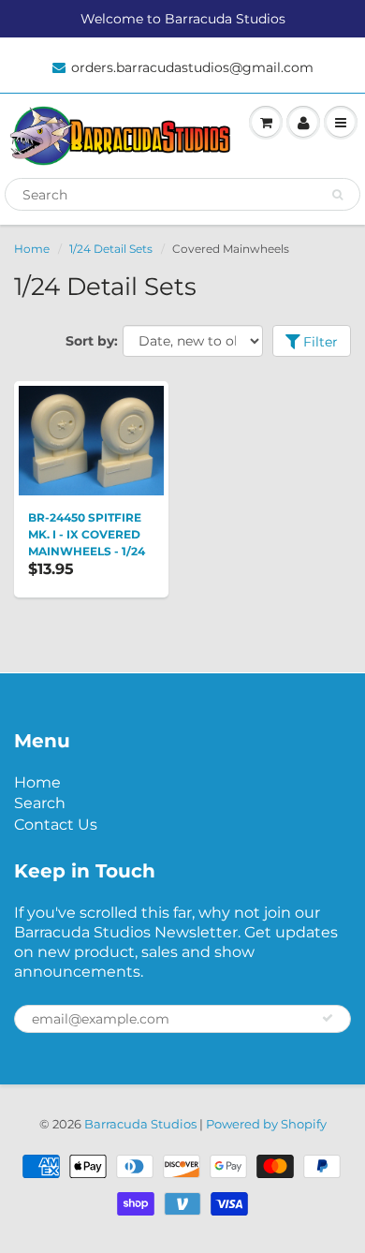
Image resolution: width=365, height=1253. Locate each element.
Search (40, 803)
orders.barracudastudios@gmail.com (192, 67)
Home (32, 249)
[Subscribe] (327, 1018)
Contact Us (55, 824)
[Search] (337, 195)
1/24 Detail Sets (111, 249)
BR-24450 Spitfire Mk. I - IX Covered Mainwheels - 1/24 (86, 534)
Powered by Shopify (266, 1123)
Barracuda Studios (140, 1123)
